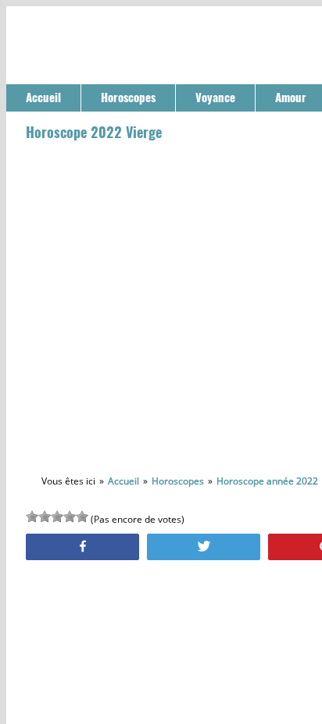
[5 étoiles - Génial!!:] (82, 516)
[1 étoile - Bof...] (32, 516)
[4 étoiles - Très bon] (69, 516)
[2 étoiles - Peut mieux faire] (44, 516)
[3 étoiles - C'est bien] (57, 516)
